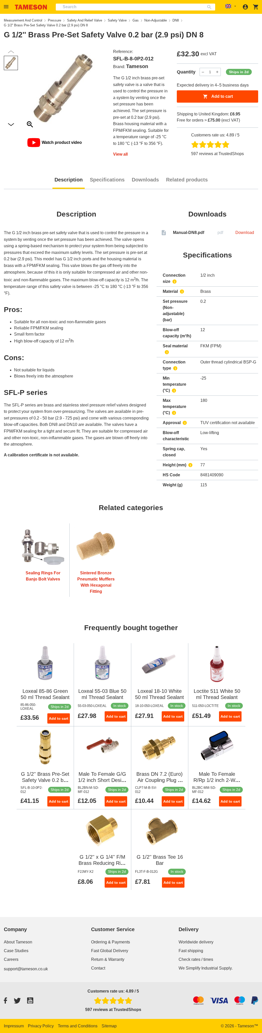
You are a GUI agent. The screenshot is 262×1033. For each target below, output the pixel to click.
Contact (98, 968)
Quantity (186, 71)
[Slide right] (11, 52)
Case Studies (16, 951)
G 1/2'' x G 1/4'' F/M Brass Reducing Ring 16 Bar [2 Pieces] (102, 863)
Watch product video (62, 142)
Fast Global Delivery (109, 951)
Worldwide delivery (196, 942)
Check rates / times (196, 959)
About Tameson (18, 942)
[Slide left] (11, 124)
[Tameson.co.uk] (31, 7)
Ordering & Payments (110, 942)
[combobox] (135, 7)
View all (120, 154)
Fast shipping (191, 951)
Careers (11, 959)
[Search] (210, 7)
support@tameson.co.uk (26, 969)
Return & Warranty (107, 959)
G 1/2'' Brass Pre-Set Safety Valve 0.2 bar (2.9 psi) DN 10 (45, 780)
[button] (7, 7)
